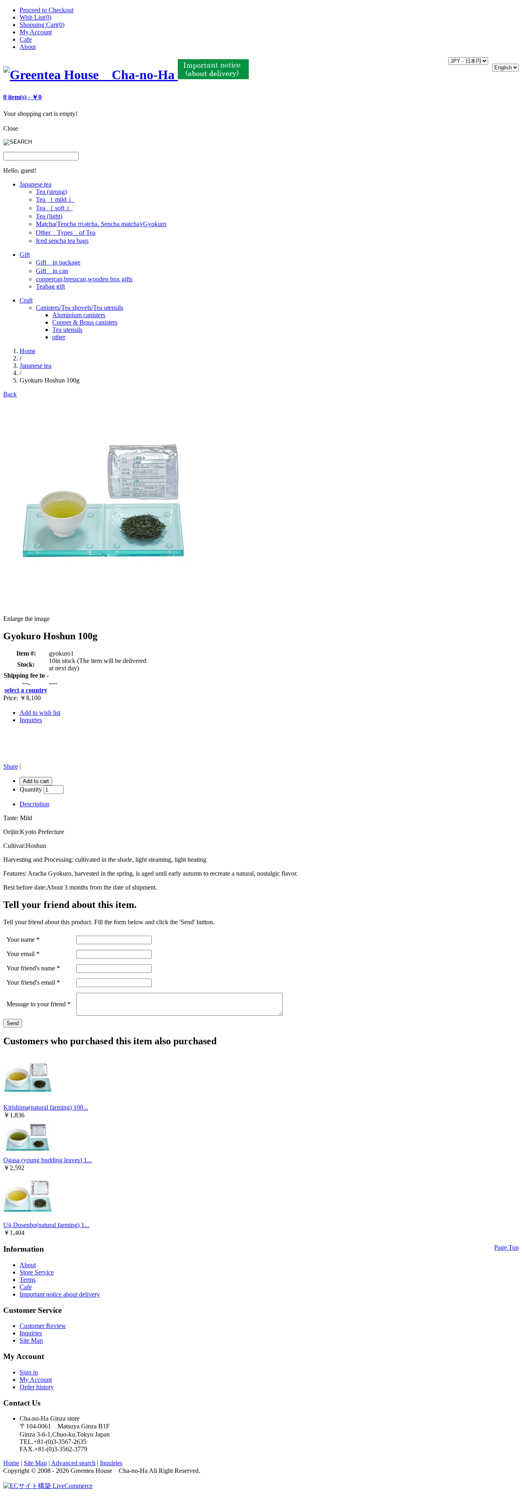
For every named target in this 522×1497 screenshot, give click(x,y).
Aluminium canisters (78, 314)
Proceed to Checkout (46, 10)
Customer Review (43, 1325)
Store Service (37, 1272)
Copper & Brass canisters (84, 322)
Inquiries (31, 719)
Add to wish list (40, 712)
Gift (25, 254)
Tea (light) (49, 216)
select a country (25, 690)
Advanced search (73, 1462)
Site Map (31, 1340)
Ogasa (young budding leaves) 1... (47, 1160)
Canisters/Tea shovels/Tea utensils (79, 307)
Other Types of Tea (65, 232)
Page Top (506, 1247)
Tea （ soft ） (54, 208)
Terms (27, 1279)
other (58, 337)
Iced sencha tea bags (62, 240)
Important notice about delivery (60, 1294)
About (28, 46)
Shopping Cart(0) (42, 24)
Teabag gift (50, 286)
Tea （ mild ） (55, 199)
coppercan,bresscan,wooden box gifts (84, 279)
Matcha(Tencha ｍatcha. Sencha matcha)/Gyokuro (101, 223)
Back (10, 394)
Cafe (26, 39)
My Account (36, 32)
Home (27, 350)
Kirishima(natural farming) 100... (45, 1107)
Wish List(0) (35, 17)
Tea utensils (67, 329)
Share (10, 766)
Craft (26, 300)
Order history (37, 1387)
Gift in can (52, 270)
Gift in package (58, 262)
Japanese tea (35, 184)
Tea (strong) (51, 191)
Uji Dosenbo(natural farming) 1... (46, 1224)
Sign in (29, 1372)
